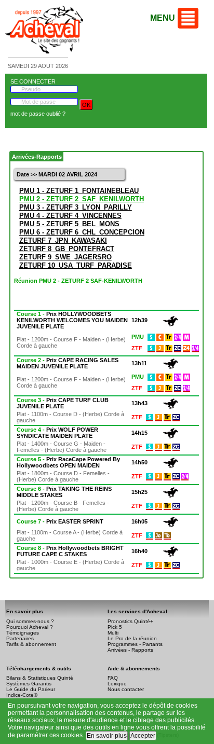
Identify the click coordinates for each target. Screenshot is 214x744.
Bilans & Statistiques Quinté (39, 678)
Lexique (117, 683)
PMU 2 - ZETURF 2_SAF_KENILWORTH (81, 199)
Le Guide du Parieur (30, 689)
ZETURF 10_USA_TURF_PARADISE (75, 265)
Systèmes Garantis (28, 683)
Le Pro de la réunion (132, 638)
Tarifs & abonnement (31, 644)
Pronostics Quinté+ (130, 621)
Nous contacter (126, 689)
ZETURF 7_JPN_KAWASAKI (63, 240)
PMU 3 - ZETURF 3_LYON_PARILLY (75, 207)
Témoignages (22, 633)
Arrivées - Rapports (130, 650)
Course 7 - (60, 521)
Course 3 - (63, 403)
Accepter (142, 735)
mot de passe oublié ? (37, 114)
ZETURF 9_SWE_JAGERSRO (65, 257)
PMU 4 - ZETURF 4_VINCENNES (70, 215)
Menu (162, 17)
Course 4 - (57, 432)
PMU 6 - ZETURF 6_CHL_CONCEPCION (81, 232)
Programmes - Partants (135, 644)
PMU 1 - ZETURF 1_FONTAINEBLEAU (79, 191)
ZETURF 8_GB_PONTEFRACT (66, 249)
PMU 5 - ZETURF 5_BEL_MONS (69, 224)
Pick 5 (115, 627)
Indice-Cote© (21, 695)
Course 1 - (72, 320)
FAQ (113, 678)
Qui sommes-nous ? (30, 621)
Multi (113, 633)
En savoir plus (107, 735)
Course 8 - (70, 551)
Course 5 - (68, 462)
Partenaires (20, 638)
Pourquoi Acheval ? (29, 627)
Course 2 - (67, 363)
